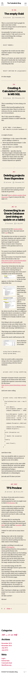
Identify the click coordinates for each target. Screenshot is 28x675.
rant (15, 484)
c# (12, 10)
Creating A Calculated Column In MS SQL (14, 91)
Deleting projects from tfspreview (14, 177)
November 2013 (6, 643)
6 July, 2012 (19, 223)
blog (6, 635)
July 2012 (4, 648)
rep (6, 233)
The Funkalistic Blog (14, 3)
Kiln (3, 525)
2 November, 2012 (19, 182)
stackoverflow (18, 229)
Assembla (19, 525)
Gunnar (9, 17)
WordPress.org (6, 665)
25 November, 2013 (19, 17)
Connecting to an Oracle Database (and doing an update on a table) (14, 215)
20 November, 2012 (19, 98)
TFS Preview (14, 488)
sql (15, 10)
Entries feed (5, 660)
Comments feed (6, 663)
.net (14, 171)
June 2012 (4, 650)
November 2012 (6, 645)
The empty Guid (14, 13)
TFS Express (10, 547)
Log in (3, 658)
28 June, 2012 (19, 491)
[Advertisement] (8, 621)
